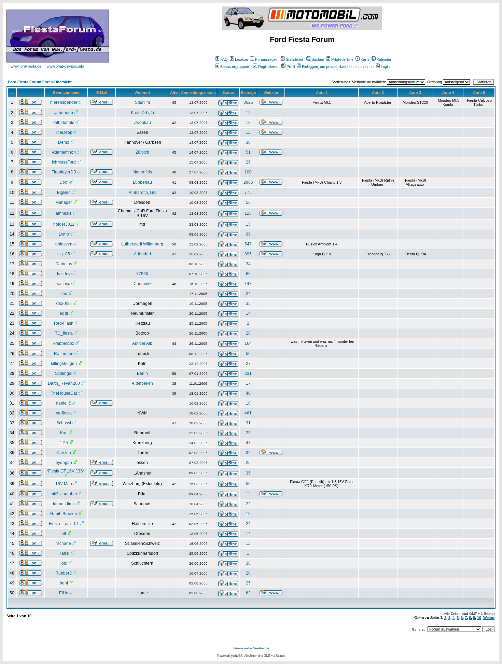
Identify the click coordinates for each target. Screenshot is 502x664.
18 (248, 122)
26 (248, 162)
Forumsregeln (266, 59)
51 (248, 152)
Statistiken (294, 59)
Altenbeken (142, 383)
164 (248, 343)
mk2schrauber (64, 494)
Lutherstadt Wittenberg (142, 244)
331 (248, 373)
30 (248, 142)
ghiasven (63, 244)
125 (248, 213)
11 (248, 132)
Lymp (64, 234)
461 (248, 413)
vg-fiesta (64, 413)
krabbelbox (63, 343)
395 (248, 254)
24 (248, 293)
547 (248, 244)
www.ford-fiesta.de (26, 66)
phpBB (237, 656)
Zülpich (142, 152)
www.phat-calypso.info (65, 66)
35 (248, 303)
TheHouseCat (64, 393)
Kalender (384, 59)
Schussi (63, 423)
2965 (248, 182)
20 (248, 573)
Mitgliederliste (342, 59)
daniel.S (63, 403)
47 (248, 442)
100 (248, 172)
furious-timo (64, 503)
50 (248, 353)
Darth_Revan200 (64, 383)
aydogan (64, 462)
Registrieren (268, 67)
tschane (63, 543)
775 (248, 192)
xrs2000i (64, 303)
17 (248, 383)
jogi (63, 563)
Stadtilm (142, 102)
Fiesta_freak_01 (64, 523)
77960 (142, 273)
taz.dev (63, 273)
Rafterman (63, 353)
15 (248, 224)
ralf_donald (63, 122)
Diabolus (63, 264)
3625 (248, 102)
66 (248, 273)
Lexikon (241, 59)
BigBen (64, 192)
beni (64, 583)
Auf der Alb (142, 343)
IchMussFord (64, 162)
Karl (64, 432)
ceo (63, 293)
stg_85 (63, 254)
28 (248, 333)
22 (248, 503)
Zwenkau (142, 122)
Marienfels (142, 172)
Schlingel (63, 373)
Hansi (63, 553)
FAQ (224, 59)
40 (248, 393)
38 (248, 563)
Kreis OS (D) (142, 112)
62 (248, 593)
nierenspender (64, 102)
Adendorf (142, 254)
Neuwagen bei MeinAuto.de (251, 648)
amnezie (64, 213)
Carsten (63, 452)
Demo (63, 142)
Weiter (488, 618)
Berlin (142, 373)
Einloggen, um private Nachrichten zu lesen (338, 67)
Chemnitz (142, 283)
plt (63, 533)
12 (248, 112)
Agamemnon (64, 152)
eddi (64, 313)
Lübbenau (142, 182)
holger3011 (63, 224)
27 (248, 363)
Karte (365, 59)
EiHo (63, 593)
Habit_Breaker (63, 513)
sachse (63, 283)
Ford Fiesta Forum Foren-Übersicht (40, 82)
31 (248, 423)
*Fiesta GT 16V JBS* (65, 471)
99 (248, 234)
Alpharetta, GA (142, 192)
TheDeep (63, 132)
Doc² (63, 182)
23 (248, 432)
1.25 (64, 442)
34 (248, 264)
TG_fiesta (64, 333)
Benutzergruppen (234, 67)
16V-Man (63, 483)
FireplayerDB (64, 172)
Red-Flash (63, 323)
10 (248, 403)
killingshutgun (64, 363)
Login (385, 67)
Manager (63, 202)
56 (248, 202)
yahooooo (63, 112)
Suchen (317, 59)
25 (248, 462)
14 (248, 313)
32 (248, 452)
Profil (291, 67)
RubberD (63, 573)
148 (248, 283)
